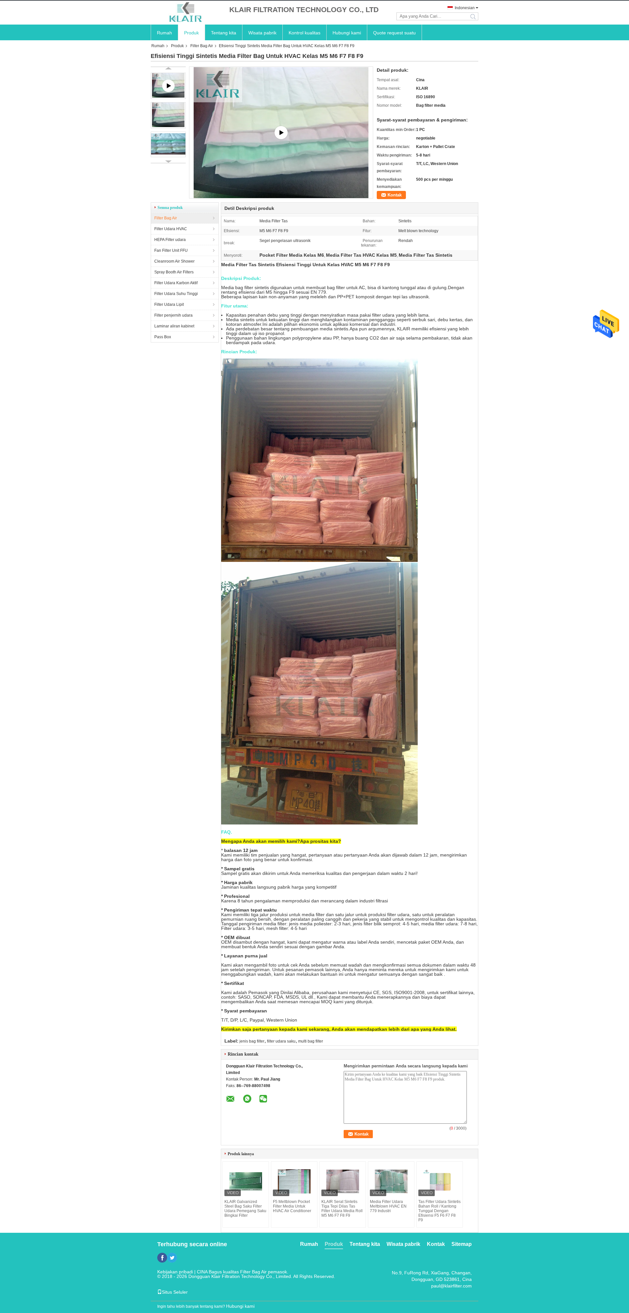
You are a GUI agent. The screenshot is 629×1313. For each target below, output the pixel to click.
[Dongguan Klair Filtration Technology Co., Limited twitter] (172, 1257)
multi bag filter (310, 1041)
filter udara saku (281, 1041)
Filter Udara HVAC (170, 229)
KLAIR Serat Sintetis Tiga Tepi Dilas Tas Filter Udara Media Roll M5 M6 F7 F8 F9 (342, 1208)
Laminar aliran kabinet (174, 326)
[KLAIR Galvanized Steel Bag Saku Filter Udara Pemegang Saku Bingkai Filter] (246, 1181)
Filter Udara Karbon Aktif (176, 283)
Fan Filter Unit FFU (171, 250)
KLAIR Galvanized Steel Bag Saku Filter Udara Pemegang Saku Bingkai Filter (245, 1208)
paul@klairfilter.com (451, 1285)
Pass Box (162, 337)
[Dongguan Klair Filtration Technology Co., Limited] (187, 12)
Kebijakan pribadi (175, 1271)
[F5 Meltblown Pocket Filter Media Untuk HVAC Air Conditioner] (294, 1181)
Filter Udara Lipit (169, 304)
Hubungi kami (347, 32)
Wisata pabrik (262, 32)
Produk (191, 32)
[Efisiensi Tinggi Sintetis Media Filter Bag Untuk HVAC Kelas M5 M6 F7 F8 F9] (168, 115)
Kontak (395, 195)
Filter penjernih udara (173, 315)
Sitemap (461, 1244)
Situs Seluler (175, 1292)
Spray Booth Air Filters (174, 272)
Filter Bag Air (201, 46)
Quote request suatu (394, 32)
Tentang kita (223, 32)
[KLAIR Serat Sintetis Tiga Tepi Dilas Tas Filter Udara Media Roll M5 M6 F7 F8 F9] (343, 1181)
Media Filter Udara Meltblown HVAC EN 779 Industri (388, 1206)
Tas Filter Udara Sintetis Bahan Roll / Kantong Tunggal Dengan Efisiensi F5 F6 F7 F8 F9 (439, 1210)
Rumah (164, 32)
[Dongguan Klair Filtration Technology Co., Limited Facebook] (162, 1257)
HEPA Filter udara (170, 239)
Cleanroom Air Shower (174, 261)
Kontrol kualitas (304, 32)
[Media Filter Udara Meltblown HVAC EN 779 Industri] (391, 1181)
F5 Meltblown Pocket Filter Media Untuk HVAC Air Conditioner (292, 1206)
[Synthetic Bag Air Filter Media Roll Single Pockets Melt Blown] (281, 132)
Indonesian (465, 8)
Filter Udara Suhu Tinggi (176, 293)
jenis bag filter (251, 1041)
